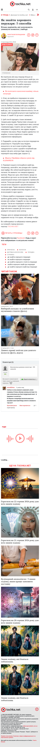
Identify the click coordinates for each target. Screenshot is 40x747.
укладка (31, 252)
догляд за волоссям (15, 252)
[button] (33, 9)
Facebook (21, 238)
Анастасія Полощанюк (16, 34)
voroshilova (11, 387)
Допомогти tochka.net (19, 15)
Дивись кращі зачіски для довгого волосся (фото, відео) (18, 351)
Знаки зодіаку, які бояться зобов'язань (14, 660)
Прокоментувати (12, 405)
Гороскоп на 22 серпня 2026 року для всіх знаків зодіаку (20, 502)
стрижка (10, 254)
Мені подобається (25, 405)
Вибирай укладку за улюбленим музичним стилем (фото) (17, 309)
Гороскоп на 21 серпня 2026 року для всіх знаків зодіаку (20, 541)
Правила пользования (7, 736)
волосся (22, 250)
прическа (11, 250)
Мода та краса (7, 44)
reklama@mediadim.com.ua (30, 726)
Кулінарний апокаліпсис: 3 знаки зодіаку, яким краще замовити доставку (18, 581)
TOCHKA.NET (13, 226)
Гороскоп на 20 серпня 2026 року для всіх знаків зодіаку (20, 621)
